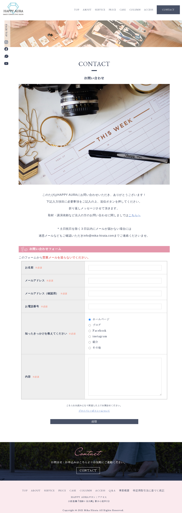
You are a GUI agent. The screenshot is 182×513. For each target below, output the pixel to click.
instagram (100, 336)
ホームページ (101, 319)
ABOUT (87, 9)
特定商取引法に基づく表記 (148, 490)
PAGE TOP (6, 30)
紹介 (95, 342)
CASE (123, 9)
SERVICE (100, 9)
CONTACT (168, 9)
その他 (97, 347)
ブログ (97, 325)
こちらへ (134, 215)
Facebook (99, 330)
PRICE (112, 9)
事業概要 (124, 490)
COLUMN (135, 9)
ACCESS (148, 9)
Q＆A (112, 490)
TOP (76, 9)
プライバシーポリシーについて (94, 411)
